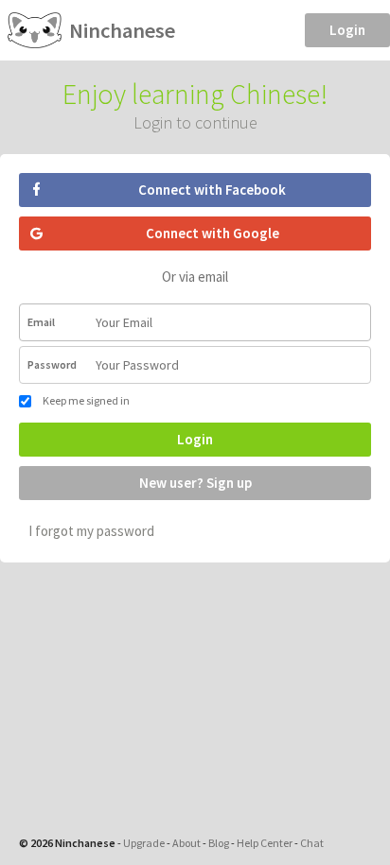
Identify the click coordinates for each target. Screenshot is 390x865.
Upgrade (144, 843)
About (186, 843)
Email (41, 322)
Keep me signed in (85, 400)
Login (347, 30)
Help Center (264, 843)
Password (52, 364)
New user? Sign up (195, 483)
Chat (312, 843)
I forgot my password (91, 531)
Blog (218, 843)
